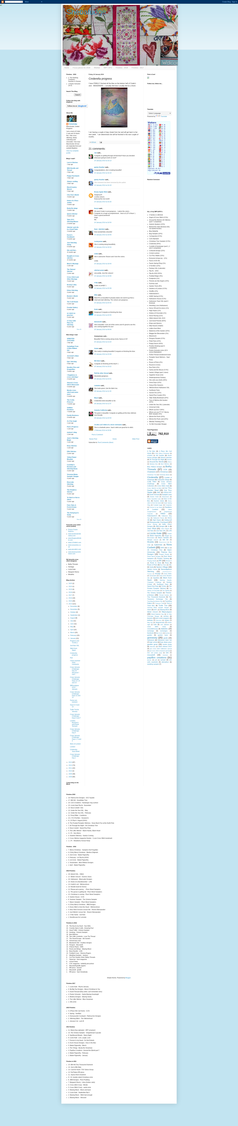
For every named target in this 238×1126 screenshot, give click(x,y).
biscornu (158, 620)
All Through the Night (157, 459)
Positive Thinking (163, 558)
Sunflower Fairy (162, 584)
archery (166, 616)
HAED (163, 514)
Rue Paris (163, 565)
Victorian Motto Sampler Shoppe (158, 607)
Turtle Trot (163, 605)
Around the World (156, 462)
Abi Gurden (160, 455)
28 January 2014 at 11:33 (102, 391)
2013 (70, 762)
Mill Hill (166, 540)
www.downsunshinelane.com (74, 553)
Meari (96, 398)
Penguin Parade (164, 554)
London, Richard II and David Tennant (74, 723)
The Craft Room (72, 302)
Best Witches (165, 464)
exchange (150, 631)
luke (167, 653)
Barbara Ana (154, 464)
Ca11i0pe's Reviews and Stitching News (72, 467)
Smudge (158, 574)
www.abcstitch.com (74, 549)
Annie (96, 348)
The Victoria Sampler (154, 593)
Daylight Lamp (167, 494)
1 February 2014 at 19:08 (102, 430)
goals (166, 638)
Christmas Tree (152, 474)
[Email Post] (100, 142)
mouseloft (151, 655)
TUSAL (163, 586)
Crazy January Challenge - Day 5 (75, 731)
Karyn (96, 208)
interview (152, 646)
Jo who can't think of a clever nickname (108, 425)
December (74, 606)
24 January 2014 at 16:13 (102, 161)
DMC (158, 492)
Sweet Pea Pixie (153, 586)
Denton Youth (154, 496)
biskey (167, 620)
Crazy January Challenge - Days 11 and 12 (75, 694)
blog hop (150, 622)
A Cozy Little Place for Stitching (71, 323)
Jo (168, 526)
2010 (70, 771)
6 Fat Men (151, 451)
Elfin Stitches (71, 451)
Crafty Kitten (151, 482)
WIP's (155, 609)
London (72, 747)
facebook (150, 633)
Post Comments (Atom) (105, 442)
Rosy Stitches (72, 446)
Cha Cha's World (73, 195)
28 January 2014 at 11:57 (102, 403)
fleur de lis (159, 633)
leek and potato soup (154, 653)
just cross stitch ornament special (159, 651)
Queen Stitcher (72, 214)
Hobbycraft (168, 520)
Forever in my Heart (155, 507)
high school (153, 642)
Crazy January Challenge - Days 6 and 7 (75, 716)
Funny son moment (73, 701)
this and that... (72, 250)
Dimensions (165, 496)
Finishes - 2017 (138, 68)
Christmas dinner (164, 474)
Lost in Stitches (72, 162)
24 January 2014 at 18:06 (102, 235)
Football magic (157, 505)
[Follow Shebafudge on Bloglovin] (77, 107)
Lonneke (97, 385)
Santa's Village (162, 567)
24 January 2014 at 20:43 (102, 303)
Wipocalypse (167, 612)
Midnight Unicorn (152, 540)
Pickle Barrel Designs (154, 556)
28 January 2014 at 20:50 (102, 418)
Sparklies (156, 578)
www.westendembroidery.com (74, 534)
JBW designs (160, 526)
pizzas (149, 660)
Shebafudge (86, 12)
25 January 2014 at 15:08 (102, 354)
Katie (96, 309)
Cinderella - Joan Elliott (74, 750)
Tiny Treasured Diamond (156, 597)
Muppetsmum (163, 542)
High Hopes (157, 520)
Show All (79, 329)
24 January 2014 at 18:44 (102, 264)
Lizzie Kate (156, 533)
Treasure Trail (159, 603)
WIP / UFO (108, 68)
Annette (169, 459)
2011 (70, 768)
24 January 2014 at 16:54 (102, 222)
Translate (164, 116)
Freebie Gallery (72, 307)
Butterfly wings (72, 208)
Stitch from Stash (73, 649)
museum (165, 655)
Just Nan (150, 531)
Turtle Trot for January (74, 710)
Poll (71, 658)
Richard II (169, 561)
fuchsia (167, 633)
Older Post (135, 439)
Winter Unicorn (152, 612)
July (71, 621)
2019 (70, 589)
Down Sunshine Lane (154, 499)
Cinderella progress (74, 654)
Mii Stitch (97, 361)
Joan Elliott (151, 528)
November (74, 609)
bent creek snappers (162, 618)
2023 (70, 586)
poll (156, 660)
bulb (155, 624)
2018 (70, 592)
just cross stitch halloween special (161, 648)
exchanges (164, 631)
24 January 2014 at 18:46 (102, 276)
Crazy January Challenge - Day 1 (75, 756)
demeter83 (98, 322)
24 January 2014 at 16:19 (102, 173)
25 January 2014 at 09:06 (102, 329)
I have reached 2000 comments (75, 662)
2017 (70, 595)
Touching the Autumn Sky (155, 601)
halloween (150, 640)
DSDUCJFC (168, 492)
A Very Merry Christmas (161, 453)
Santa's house (152, 569)
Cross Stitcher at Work (154, 488)
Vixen (149, 610)
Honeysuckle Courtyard (158, 522)
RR (160, 561)
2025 (70, 583)
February (73, 635)
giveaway (152, 637)
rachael (162, 660)
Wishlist (97, 68)
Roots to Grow (155, 563)
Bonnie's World (72, 296)
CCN (165, 470)
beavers (150, 618)
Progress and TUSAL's (74, 641)
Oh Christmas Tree (154, 550)
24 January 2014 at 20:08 (102, 288)
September (74, 615)
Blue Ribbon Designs (154, 467)
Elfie (95, 295)
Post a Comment (97, 435)
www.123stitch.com (74, 542)
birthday (150, 620)
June (72, 624)
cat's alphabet (164, 624)
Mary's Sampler (163, 538)
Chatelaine (151, 472)
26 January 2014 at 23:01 (102, 379)
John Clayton (165, 528)
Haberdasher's (152, 516)
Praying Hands (151, 561)
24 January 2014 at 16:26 (102, 202)
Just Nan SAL (74, 645)
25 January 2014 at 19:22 (102, 366)
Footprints (169, 505)
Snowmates (153, 575)
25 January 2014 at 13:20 (102, 342)
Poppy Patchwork (73, 176)
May (72, 627)
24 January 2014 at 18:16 (102, 247)
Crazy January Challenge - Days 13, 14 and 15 (75, 679)
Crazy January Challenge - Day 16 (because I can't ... (75, 670)
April (72, 630)
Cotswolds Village (163, 480)
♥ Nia (96, 283)
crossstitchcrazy (152, 629)
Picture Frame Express (73, 530)
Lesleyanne (98, 241)
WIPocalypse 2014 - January (74, 687)
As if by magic (72, 421)
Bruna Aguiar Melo (100, 192)
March (72, 632)
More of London (75, 744)
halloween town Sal (165, 640)
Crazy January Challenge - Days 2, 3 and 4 (75, 738)
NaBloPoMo (158, 545)
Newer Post (93, 439)
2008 (70, 777)
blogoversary (160, 622)
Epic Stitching (72, 362)
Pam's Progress (72, 427)
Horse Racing (152, 524)
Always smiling (72, 181)
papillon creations (156, 657)
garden (149, 635)
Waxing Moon (164, 610)
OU (168, 547)
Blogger (128, 978)
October (73, 612)
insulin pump (167, 644)
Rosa (167, 563)
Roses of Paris (152, 565)
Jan (95, 153)
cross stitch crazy (156, 627)
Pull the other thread (101, 373)
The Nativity (166, 590)
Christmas (164, 472)
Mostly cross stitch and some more (72, 392)
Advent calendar (166, 457)
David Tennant (154, 494)
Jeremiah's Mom (73, 356)
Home (66, 68)
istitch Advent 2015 (165, 646)
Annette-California (100, 410)
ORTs (162, 548)
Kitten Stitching (72, 290)
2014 (70, 604)
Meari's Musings (72, 264)
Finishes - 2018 (122, 68)
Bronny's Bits (72, 285)
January (73, 638)
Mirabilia (150, 542)
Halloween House (158, 518)
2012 (70, 765)
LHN (170, 531)
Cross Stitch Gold (163, 486)
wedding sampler (153, 664)
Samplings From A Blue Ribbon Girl (72, 348)
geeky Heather (99, 167)
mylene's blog (72, 432)
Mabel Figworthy (155, 536)
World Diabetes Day (157, 614)
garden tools (163, 635)
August (72, 618)
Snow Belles (168, 573)
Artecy (170, 462)
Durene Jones (159, 501)
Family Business (73, 415)
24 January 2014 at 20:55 (102, 315)
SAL (170, 565)
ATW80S (149, 455)
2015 (70, 601)
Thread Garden (164, 595)
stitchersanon (99, 270)
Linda (96, 254)
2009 (70, 774)
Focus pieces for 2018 (81, 68)
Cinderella (152, 477)
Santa (152, 567)
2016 (70, 598)
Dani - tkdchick (99, 229)
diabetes (164, 629)
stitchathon (165, 662)
